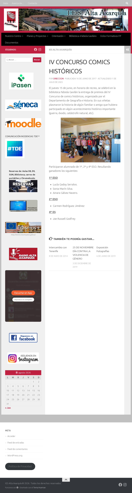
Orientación (57, 36)
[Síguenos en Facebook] (35, 49)
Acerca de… (18, 3)
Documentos (11, 42)
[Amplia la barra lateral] (127, 49)
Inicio (5, 3)
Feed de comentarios (17, 449)
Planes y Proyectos (36, 36)
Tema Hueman (39, 487)
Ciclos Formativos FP (110, 36)
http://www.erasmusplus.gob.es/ (23, 235)
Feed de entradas (15, 442)
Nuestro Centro (13, 36)
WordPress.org (14, 455)
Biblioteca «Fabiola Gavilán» (83, 36)
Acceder (11, 436)
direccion (58, 78)
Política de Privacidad (20, 466)
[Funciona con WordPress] (17, 488)
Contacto (32, 3)
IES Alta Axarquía (60, 49)
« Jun (8, 408)
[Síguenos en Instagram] (39, 49)
